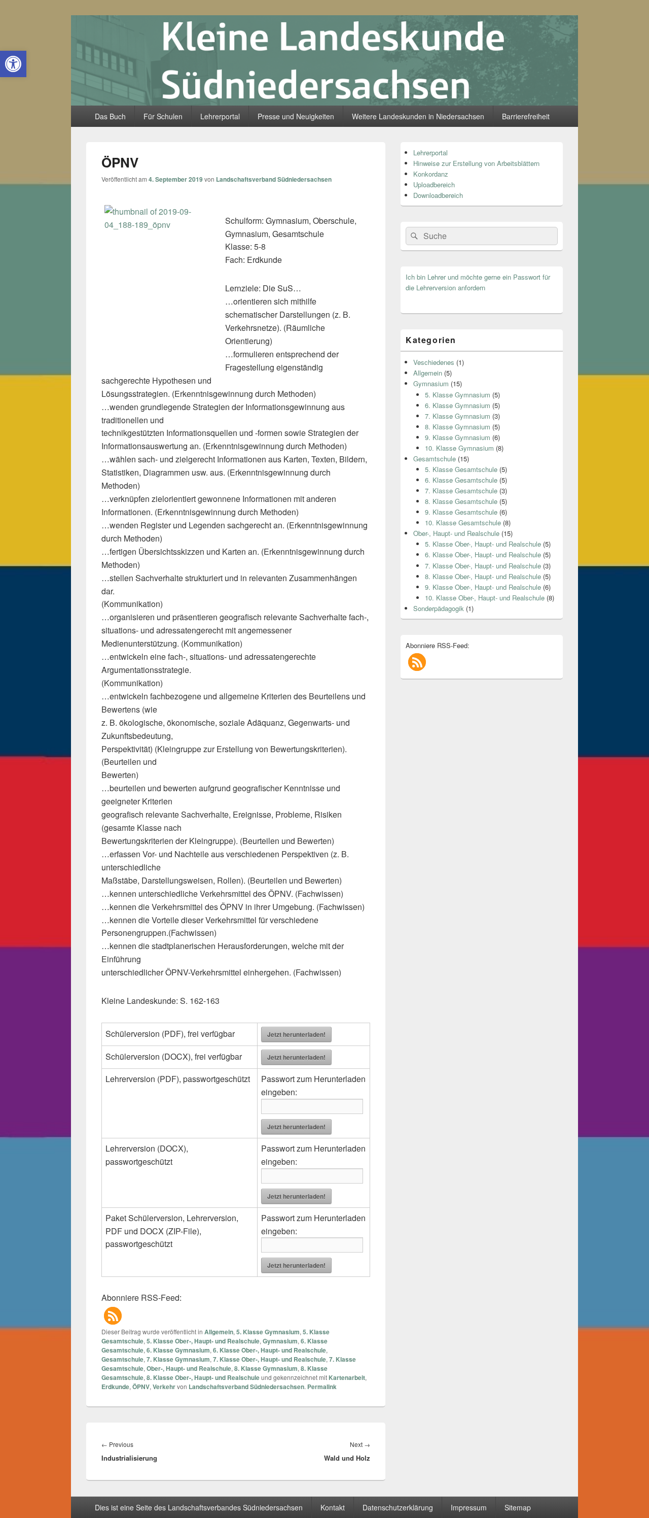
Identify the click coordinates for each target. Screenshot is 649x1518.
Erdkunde (115, 1386)
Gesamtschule (122, 1359)
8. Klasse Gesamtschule (461, 501)
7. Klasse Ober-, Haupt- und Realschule (269, 1359)
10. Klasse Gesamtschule (463, 522)
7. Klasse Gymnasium (178, 1359)
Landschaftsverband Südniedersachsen (274, 179)
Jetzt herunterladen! (296, 1034)
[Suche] (413, 236)
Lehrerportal (220, 116)
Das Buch (110, 116)
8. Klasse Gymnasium (266, 1368)
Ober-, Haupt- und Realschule (189, 1368)
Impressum (469, 1507)
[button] (113, 1316)
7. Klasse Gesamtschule (461, 490)
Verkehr (164, 1386)
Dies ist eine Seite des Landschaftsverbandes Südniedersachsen (199, 1507)
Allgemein (218, 1331)
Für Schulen (163, 116)
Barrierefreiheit (526, 116)
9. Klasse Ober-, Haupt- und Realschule (483, 587)
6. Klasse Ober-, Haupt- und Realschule (269, 1350)
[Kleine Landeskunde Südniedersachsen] (324, 102)
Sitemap (517, 1507)
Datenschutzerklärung (398, 1507)
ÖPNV (141, 1386)
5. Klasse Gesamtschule (461, 469)
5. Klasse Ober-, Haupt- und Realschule (203, 1340)
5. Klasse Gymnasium (268, 1331)
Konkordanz (430, 174)
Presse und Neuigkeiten (296, 116)
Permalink (322, 1386)
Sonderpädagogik (438, 608)
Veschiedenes (433, 362)
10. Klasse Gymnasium (459, 448)
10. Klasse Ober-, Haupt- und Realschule (485, 597)
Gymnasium (280, 1340)
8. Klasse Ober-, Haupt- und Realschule (203, 1377)
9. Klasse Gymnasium (457, 437)
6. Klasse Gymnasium (178, 1350)
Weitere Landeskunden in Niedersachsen (418, 116)
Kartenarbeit (347, 1377)
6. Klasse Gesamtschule (461, 480)
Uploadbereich (434, 184)
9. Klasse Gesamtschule (461, 512)
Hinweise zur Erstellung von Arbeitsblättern (476, 163)
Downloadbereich (438, 195)
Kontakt (332, 1507)
